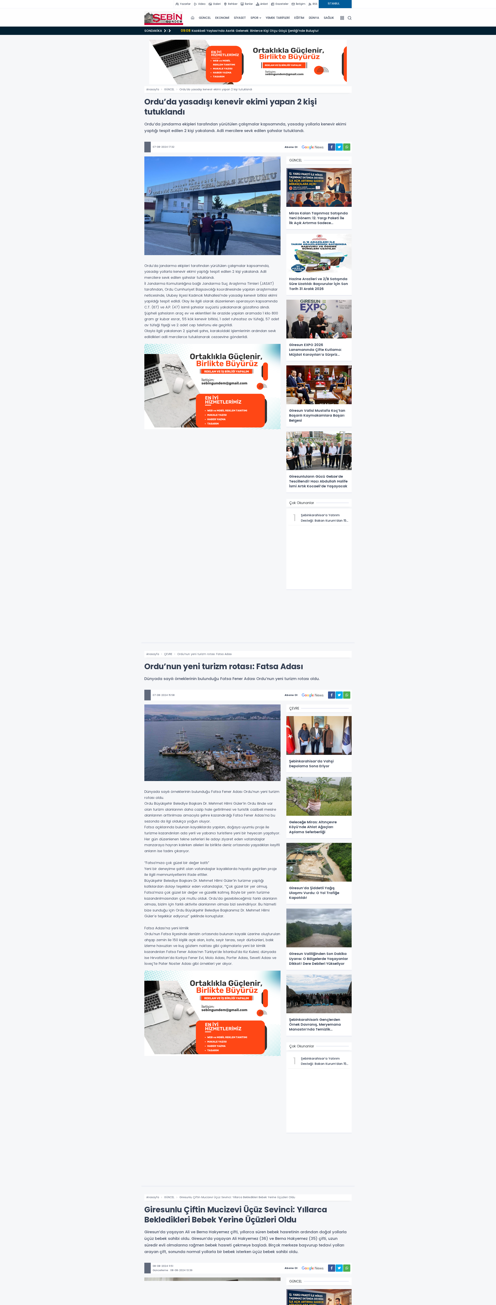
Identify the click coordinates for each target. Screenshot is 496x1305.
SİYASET (240, 18)
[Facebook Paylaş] (331, 147)
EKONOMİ (222, 18)
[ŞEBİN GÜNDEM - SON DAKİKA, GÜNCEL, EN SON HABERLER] (163, 18)
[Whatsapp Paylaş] (346, 147)
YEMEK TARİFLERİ (278, 18)
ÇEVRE (168, 654)
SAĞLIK (329, 18)
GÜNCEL (205, 18)
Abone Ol (291, 147)
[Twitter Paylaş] (339, 147)
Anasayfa (152, 89)
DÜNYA (314, 18)
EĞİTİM (299, 18)
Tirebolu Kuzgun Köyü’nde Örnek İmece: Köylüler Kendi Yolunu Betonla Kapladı (248, 30)
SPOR (254, 18)
